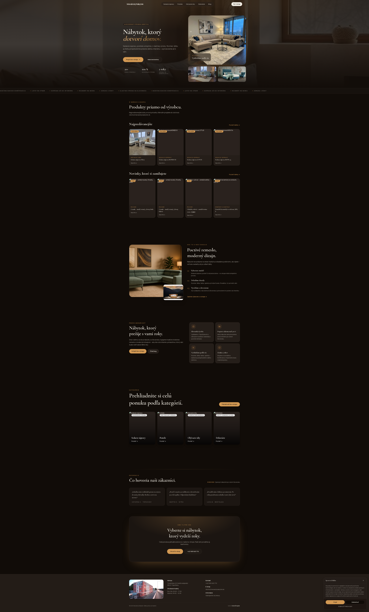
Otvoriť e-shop (175, 551)
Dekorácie (201, 4)
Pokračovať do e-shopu (229, 404)
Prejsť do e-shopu (132, 59)
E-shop (238, 4)
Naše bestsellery (153, 59)
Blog (209, 4)
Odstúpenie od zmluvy (213, 595)
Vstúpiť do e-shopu (137, 351)
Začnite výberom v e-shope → (197, 297)
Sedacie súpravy (168, 4)
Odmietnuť (355, 602)
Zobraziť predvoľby (345, 606)
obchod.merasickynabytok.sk (215, 589)
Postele (180, 4)
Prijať (335, 602)
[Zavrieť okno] (363, 580)
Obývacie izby (190, 4)
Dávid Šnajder (236, 606)
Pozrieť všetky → (234, 125)
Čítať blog (153, 351)
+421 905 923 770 (193, 551)
